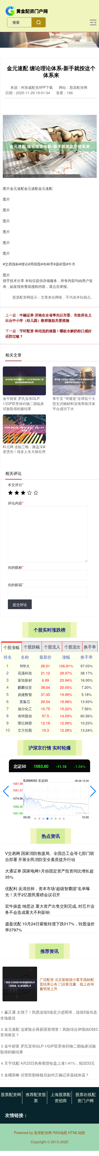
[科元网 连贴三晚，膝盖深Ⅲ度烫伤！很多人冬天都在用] (24, 428)
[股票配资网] (27, 10)
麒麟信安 (25, 687)
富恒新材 (25, 680)
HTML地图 (76, 1132)
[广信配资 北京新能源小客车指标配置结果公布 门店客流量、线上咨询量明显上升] (20, 984)
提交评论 (20, 604)
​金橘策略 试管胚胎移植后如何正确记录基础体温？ (46, 1074)
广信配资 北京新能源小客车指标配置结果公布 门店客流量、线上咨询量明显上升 (67, 984)
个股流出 (72, 647)
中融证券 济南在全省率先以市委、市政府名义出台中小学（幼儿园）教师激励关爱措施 (48, 317)
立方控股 (25, 730)
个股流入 (52, 647)
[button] (6, 791)
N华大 (25, 665)
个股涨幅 (11, 647)
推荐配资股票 (36, 1097)
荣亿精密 (25, 722)
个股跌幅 (32, 647)
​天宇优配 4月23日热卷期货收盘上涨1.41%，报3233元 (49, 1063)
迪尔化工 (25, 708)
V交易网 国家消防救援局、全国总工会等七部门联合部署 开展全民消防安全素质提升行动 (49, 856)
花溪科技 (25, 672)
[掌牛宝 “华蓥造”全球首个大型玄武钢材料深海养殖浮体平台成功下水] (74, 380)
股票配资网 (11, 1094)
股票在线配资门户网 (85, 1097)
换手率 (90, 647)
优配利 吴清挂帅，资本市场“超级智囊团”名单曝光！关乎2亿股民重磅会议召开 (47, 891)
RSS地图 (60, 1132)
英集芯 (25, 701)
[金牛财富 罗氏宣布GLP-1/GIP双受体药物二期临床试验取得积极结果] (24, 380)
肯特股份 (25, 715)
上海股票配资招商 (61, 1097)
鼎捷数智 (25, 694)
